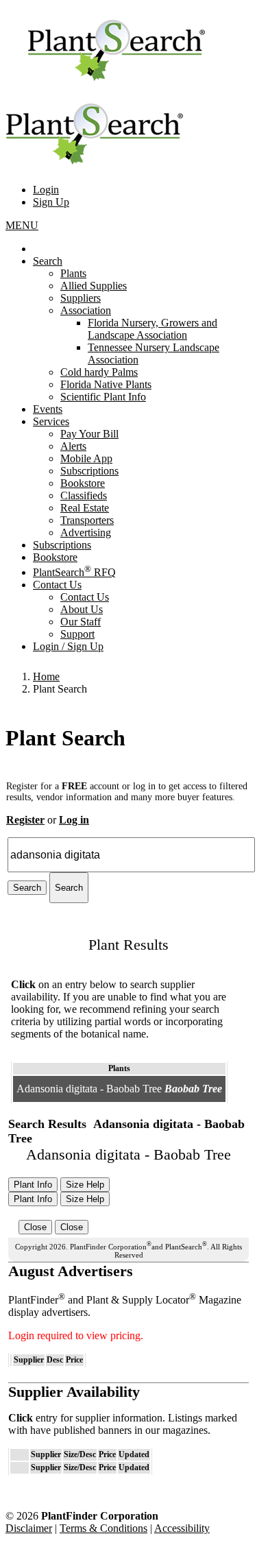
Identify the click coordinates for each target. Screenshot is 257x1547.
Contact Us (57, 584)
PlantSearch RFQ (74, 572)
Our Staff (80, 621)
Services (51, 421)
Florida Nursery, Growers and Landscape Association (152, 329)
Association (85, 310)
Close (35, 1227)
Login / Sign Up (68, 646)
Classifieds (83, 495)
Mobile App (86, 458)
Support (77, 634)
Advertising (85, 532)
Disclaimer (28, 1528)
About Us (81, 609)
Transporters (87, 520)
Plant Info (33, 1184)
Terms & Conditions (103, 1528)
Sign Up (51, 202)
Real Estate (84, 508)
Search (47, 261)
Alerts (73, 446)
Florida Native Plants (105, 384)
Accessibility (182, 1528)
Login (46, 189)
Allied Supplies (93, 285)
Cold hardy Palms (99, 372)
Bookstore (82, 483)
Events (47, 409)
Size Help (85, 1184)
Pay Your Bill (89, 434)
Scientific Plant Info (103, 397)
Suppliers (80, 298)
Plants (73, 273)
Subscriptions (89, 471)
